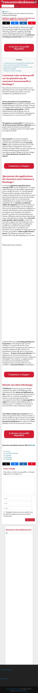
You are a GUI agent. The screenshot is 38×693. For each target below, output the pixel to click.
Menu (36, 2)
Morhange (8, 459)
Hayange (8, 455)
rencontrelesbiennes (12, 689)
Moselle (32, 445)
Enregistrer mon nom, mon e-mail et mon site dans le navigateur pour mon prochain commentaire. (18, 514)
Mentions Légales (6, 670)
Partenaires (4, 679)
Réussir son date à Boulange (12, 71)
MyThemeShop (22, 691)
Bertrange (8, 457)
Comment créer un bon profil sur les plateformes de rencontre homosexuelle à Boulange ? (18, 64)
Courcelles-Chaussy (11, 453)
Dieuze (7, 451)
